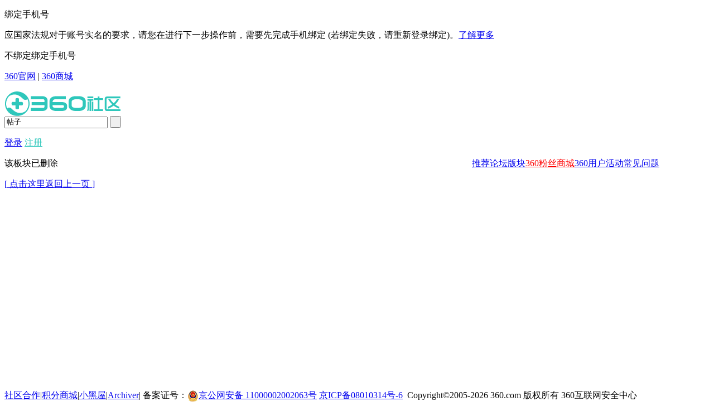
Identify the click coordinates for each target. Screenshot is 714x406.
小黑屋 (92, 395)
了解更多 (476, 35)
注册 (33, 142)
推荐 (481, 163)
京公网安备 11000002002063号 (258, 395)
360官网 (20, 76)
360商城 (57, 76)
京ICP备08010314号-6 (361, 395)
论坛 (499, 163)
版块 (516, 163)
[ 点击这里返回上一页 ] (49, 183)
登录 (13, 142)
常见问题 (641, 163)
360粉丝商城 (550, 163)
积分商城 (60, 395)
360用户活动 (599, 163)
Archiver (123, 395)
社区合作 (22, 395)
